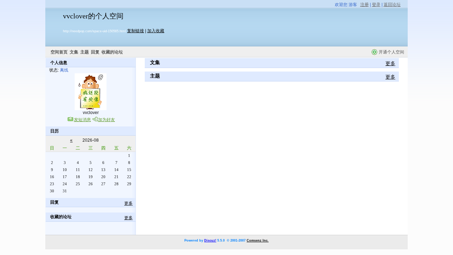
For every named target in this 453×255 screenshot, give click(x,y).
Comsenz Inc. (258, 240)
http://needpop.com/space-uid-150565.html (94, 31)
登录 (376, 4)
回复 (95, 52)
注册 (364, 4)
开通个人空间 (391, 52)
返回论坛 (392, 4)
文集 (74, 52)
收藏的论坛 (112, 52)
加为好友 (106, 119)
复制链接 (135, 30)
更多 (128, 203)
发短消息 (82, 119)
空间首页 (59, 52)
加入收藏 (155, 30)
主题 (84, 52)
